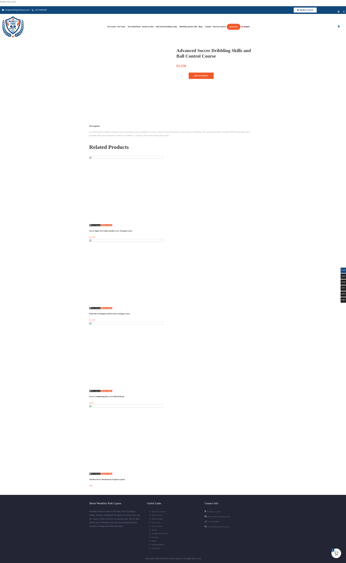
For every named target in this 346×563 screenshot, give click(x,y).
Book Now (233, 27)
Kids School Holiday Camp (166, 27)
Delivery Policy (157, 519)
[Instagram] (344, 11)
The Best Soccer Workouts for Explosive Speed (107, 479)
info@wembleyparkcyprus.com (218, 517)
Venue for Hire (148, 27)
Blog (200, 27)
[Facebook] (338, 11)
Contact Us (156, 548)
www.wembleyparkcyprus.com (218, 527)
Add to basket (201, 76)
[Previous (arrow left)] (4, 281)
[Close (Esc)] (343, 3)
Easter (154, 541)
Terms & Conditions (159, 512)
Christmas (155, 537)
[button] (122, 27)
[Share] (337, 3)
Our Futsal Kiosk (158, 545)
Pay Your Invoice (219, 27)
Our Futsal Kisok (134, 27)
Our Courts (111, 27)
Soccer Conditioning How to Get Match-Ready (106, 396)
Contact (208, 27)
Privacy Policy (157, 515)
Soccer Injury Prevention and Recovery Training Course (110, 231)
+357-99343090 (213, 522)
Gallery (154, 530)
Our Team (121, 27)
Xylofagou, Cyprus (214, 512)
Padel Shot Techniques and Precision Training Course (109, 314)
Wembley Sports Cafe (188, 27)
